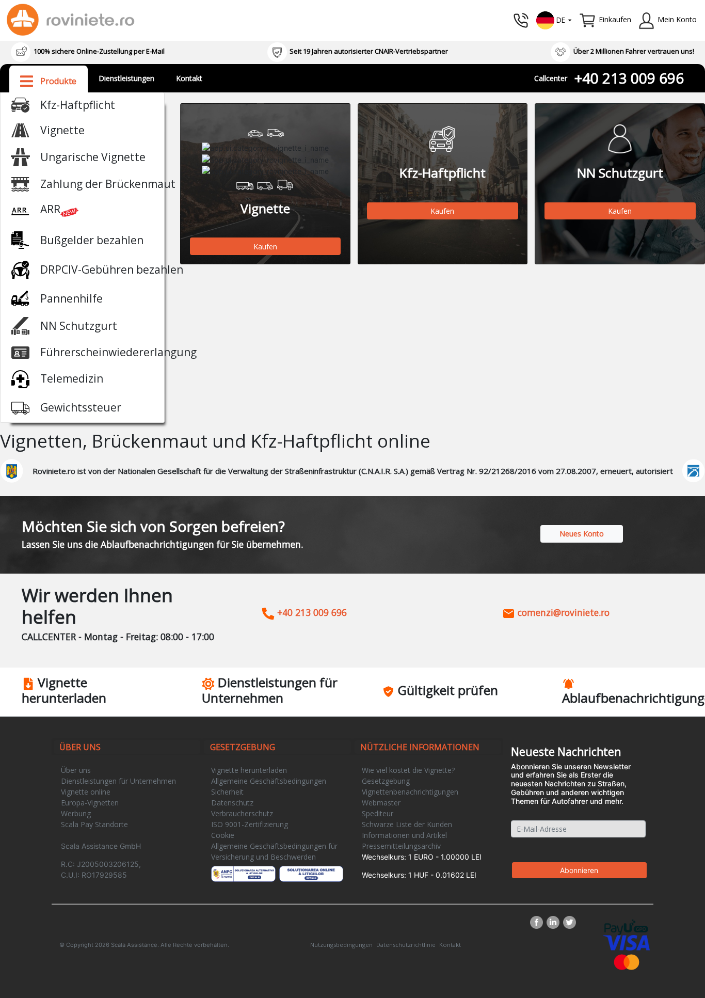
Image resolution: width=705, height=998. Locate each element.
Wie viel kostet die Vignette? (408, 770)
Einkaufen (615, 19)
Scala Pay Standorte (94, 824)
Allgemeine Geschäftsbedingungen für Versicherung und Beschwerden (274, 851)
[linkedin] (555, 922)
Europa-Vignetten (90, 802)
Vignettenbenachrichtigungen (410, 792)
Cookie (222, 835)
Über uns (76, 770)
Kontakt (189, 78)
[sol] (311, 874)
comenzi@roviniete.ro (562, 612)
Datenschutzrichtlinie (406, 944)
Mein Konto (677, 19)
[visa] (626, 942)
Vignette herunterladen (249, 770)
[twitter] (569, 922)
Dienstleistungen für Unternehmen (118, 781)
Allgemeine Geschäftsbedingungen (268, 781)
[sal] (243, 874)
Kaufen (265, 246)
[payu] (626, 926)
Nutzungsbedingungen (341, 944)
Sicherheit (227, 792)
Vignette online (85, 792)
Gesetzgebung (386, 781)
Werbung (76, 813)
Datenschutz (232, 802)
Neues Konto (581, 533)
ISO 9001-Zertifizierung (249, 824)
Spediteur (377, 813)
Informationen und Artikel (404, 835)
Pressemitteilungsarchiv (401, 846)
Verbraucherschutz (242, 813)
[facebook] (538, 922)
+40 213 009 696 (629, 78)
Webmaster (381, 802)
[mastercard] (626, 961)
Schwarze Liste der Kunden (407, 824)
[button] (554, 19)
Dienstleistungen (126, 78)
